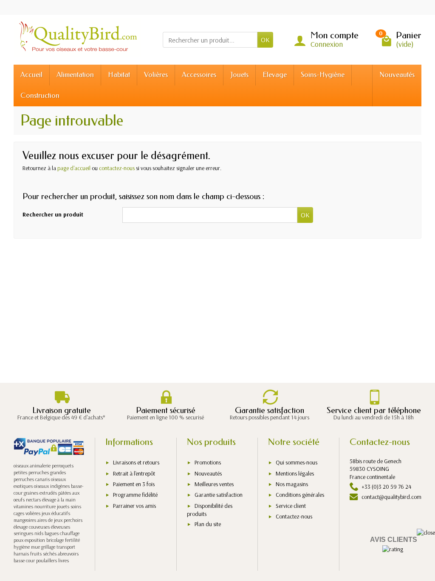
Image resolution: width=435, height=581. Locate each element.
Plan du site (208, 524)
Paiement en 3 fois (134, 484)
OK (265, 39)
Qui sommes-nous (296, 462)
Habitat (119, 75)
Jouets (239, 75)
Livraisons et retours (136, 462)
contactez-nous (117, 168)
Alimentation (75, 75)
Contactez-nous (294, 516)
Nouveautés (397, 75)
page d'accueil (73, 168)
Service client (291, 506)
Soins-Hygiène (323, 75)
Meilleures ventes (214, 484)
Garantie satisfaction (219, 494)
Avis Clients (393, 539)
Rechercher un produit (53, 214)
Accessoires (199, 75)
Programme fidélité (135, 494)
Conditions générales (300, 494)
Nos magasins (292, 484)
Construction (39, 95)
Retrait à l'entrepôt (134, 473)
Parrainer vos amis (134, 506)
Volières (156, 75)
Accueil (31, 75)
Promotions (208, 462)
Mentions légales (295, 473)
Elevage (275, 75)
